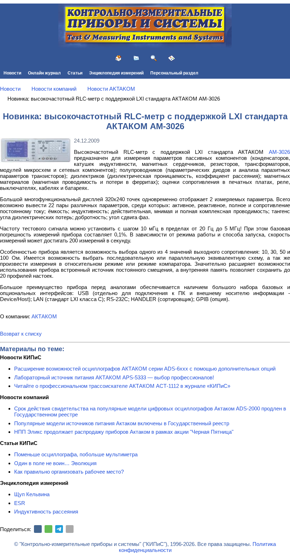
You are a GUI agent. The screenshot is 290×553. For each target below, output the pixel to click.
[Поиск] (153, 58)
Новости (12, 73)
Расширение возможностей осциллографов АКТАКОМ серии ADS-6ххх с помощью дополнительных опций (145, 369)
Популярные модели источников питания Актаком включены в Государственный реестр (121, 423)
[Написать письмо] (136, 58)
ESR (19, 503)
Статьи (75, 73)
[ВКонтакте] (38, 529)
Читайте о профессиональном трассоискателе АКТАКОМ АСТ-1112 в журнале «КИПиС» (122, 386)
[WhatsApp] (48, 529)
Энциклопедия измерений (116, 73)
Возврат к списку (21, 334)
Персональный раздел (174, 73)
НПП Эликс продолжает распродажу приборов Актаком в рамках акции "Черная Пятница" (123, 432)
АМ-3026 (279, 152)
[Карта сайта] (171, 58)
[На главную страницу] (118, 58)
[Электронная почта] (70, 529)
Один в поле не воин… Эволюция (55, 463)
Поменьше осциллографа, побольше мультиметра (76, 454)
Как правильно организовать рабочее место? (69, 472)
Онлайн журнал (44, 73)
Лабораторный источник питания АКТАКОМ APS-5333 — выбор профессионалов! (114, 377)
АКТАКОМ (44, 316)
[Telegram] (59, 529)
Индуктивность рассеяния (46, 512)
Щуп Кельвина (32, 494)
